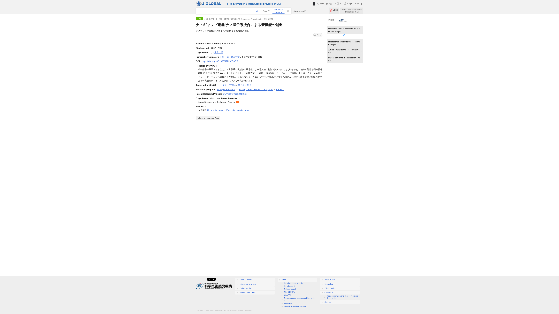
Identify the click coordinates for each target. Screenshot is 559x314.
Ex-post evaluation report (238, 110)
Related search (290, 289)
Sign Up (358, 3)
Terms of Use (329, 280)
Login (349, 3)
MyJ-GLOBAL (289, 292)
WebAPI (287, 295)
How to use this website (293, 283)
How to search (290, 286)
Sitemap (327, 302)
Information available (247, 284)
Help (322, 3)
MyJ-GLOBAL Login (247, 292)
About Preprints (290, 303)
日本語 (329, 3)
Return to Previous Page (208, 118)
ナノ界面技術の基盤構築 (235, 94)
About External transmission (295, 306)
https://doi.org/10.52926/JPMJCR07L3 (220, 61)
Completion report (215, 110)
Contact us (328, 292)
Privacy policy (329, 288)
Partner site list (245, 288)
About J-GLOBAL (246, 280)
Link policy (328, 284)
